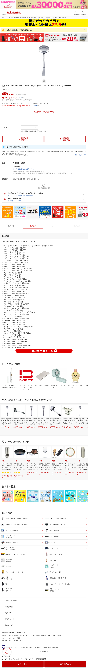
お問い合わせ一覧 (16, 659)
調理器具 (49, 17)
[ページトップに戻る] (85, 660)
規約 (85, 155)
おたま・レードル (60, 17)
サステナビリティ (28, 659)
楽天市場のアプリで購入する (44, 112)
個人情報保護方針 (41, 659)
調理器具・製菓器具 (37, 17)
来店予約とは (78, 155)
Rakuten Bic (14, 13)
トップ (3, 17)
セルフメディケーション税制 (11, 638)
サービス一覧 (6, 659)
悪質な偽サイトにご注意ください (12, 640)
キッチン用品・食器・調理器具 (18, 17)
